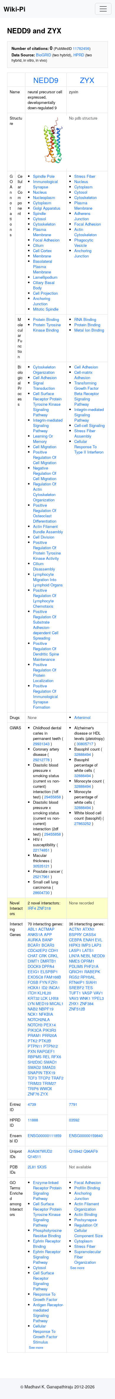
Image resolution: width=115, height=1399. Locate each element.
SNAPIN (35, 1072)
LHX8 (53, 998)
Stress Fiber (84, 176)
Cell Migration (44, 446)
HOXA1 (34, 987)
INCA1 (54, 987)
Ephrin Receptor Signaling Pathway (46, 1257)
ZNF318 (44, 908)
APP (48, 934)
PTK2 (32, 1040)
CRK (43, 955)
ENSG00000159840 (86, 1135)
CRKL (53, 955)
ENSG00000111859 (44, 1135)
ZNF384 (86, 1003)
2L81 (32, 1167)
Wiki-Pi (14, 9)
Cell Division (43, 537)
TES (89, 987)
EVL (98, 940)
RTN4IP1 (77, 982)
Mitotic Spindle (45, 309)
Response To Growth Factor (45, 1296)
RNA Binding (85, 319)
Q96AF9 (90, 1151)
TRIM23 (34, 1083)
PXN (32, 1051)
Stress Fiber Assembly (84, 433)
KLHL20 (44, 993)
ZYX (87, 79)
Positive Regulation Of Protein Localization (44, 672)
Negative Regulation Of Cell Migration (44, 473)
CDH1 (53, 950)
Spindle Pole (44, 176)
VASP (87, 993)
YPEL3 (98, 998)
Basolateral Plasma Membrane (42, 266)
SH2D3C (35, 1062)
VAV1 (98, 993)
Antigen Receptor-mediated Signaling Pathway (48, 1312)
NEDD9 (45, 79)
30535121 (41, 866)
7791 (73, 1104)
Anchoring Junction (41, 301)
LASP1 (75, 950)
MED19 (42, 1003)
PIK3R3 (49, 1030)
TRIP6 (33, 1088)
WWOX (46, 1088)
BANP (47, 940)
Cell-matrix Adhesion (83, 374)
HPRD (78, 55)
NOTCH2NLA (39, 1019)
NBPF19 (46, 1009)
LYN (31, 1003)
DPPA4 (48, 966)
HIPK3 (74, 945)
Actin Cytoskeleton (85, 231)
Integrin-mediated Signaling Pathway (48, 425)
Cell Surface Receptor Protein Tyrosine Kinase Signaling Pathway (47, 404)
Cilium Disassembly (44, 566)
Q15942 (75, 1151)
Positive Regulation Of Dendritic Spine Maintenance (46, 651)
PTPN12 (50, 1046)
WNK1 (85, 998)
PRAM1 (34, 1035)
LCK (44, 998)
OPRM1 (87, 961)
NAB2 (33, 1009)
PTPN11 (35, 1046)
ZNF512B (77, 1009)
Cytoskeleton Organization (44, 369)
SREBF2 (76, 987)
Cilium (38, 245)
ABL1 (32, 929)
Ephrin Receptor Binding (46, 1243)
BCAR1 (34, 945)
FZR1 (53, 982)
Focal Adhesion (46, 240)
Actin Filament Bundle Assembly (48, 529)
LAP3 (96, 945)
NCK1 (33, 1014)
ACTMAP (46, 929)
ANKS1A (35, 934)
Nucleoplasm (44, 197)
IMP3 (86, 945)
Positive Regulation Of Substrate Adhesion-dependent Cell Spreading (45, 625)
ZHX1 (74, 1003)
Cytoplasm (42, 203)
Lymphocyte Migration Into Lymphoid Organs (48, 579)
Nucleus (40, 192)
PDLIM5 (76, 966)
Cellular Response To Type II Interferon (89, 446)
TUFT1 (75, 993)
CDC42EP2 (37, 950)
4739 (32, 1104)
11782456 (81, 48)
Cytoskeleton (44, 224)
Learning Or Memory (43, 438)
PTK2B (45, 1040)
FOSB (33, 982)
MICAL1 (56, 1003)
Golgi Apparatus (46, 208)
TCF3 (32, 1078)
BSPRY (75, 934)
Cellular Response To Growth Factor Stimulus (45, 1334)
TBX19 (49, 1072)
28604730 (41, 892)
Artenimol (82, 717)
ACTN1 (75, 929)
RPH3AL (87, 977)
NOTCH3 (35, 1025)
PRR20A (49, 1035)
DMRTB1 (48, 961)
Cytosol (39, 218)
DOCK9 (34, 966)
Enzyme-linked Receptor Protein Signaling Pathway (47, 1190)
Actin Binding (85, 1214)
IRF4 (32, 908)
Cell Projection (45, 293)
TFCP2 (44, 1078)
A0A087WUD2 (40, 1151)
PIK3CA (35, 1030)
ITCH (32, 993)
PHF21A (91, 966)
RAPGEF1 (46, 1051)
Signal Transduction (44, 385)
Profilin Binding (87, 1188)
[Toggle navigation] (103, 9)
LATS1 (88, 950)
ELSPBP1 (49, 971)
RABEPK (92, 971)
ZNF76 (33, 1094)
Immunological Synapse (45, 184)
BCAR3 (48, 945)
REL (46, 1056)
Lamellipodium (45, 277)
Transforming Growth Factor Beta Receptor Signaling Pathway (86, 393)
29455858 (52, 797)
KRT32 (34, 998)
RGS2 (74, 977)
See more (36, 1347)
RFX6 (56, 1056)
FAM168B (52, 977)
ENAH (88, 940)
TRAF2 (57, 1078)
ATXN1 (89, 929)
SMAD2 (34, 1067)
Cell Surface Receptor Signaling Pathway (43, 1281)
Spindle (39, 213)
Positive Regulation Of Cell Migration (44, 457)
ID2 (44, 987)
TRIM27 (49, 1083)
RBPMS (35, 1056)
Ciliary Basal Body (44, 285)
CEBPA (75, 940)
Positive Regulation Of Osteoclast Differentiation (44, 513)
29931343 (41, 743)
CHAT (33, 955)
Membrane (42, 256)
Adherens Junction (82, 216)
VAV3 (73, 998)
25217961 (41, 876)
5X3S (42, 1167)
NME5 (74, 961)
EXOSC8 (35, 977)
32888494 (82, 754)
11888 (33, 1120)
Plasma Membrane (42, 231)
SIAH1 (91, 982)
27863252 (82, 823)
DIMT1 (33, 961)
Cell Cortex (42, 250)
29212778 (41, 759)
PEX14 (50, 1025)
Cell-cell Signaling (89, 425)
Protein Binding (46, 319)
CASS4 (89, 934)
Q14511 (34, 1156)
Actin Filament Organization (86, 1206)
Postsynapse (85, 1219)
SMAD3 (48, 1067)
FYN (43, 982)
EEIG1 (33, 971)
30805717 (85, 743)
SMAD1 (50, 1062)
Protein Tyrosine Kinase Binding (47, 327)
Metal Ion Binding (89, 330)
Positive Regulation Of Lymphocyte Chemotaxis (44, 598)
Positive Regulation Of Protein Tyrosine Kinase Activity (47, 550)
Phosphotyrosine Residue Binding (47, 1232)
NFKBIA (46, 1014)
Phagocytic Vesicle (83, 242)
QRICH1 (76, 971)
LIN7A (74, 955)
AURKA (34, 940)
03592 (74, 1120)
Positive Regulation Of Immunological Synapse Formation (45, 696)
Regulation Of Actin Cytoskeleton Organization (44, 492)
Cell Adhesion (45, 377)
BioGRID (43, 55)
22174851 (41, 850)
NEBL (86, 955)
